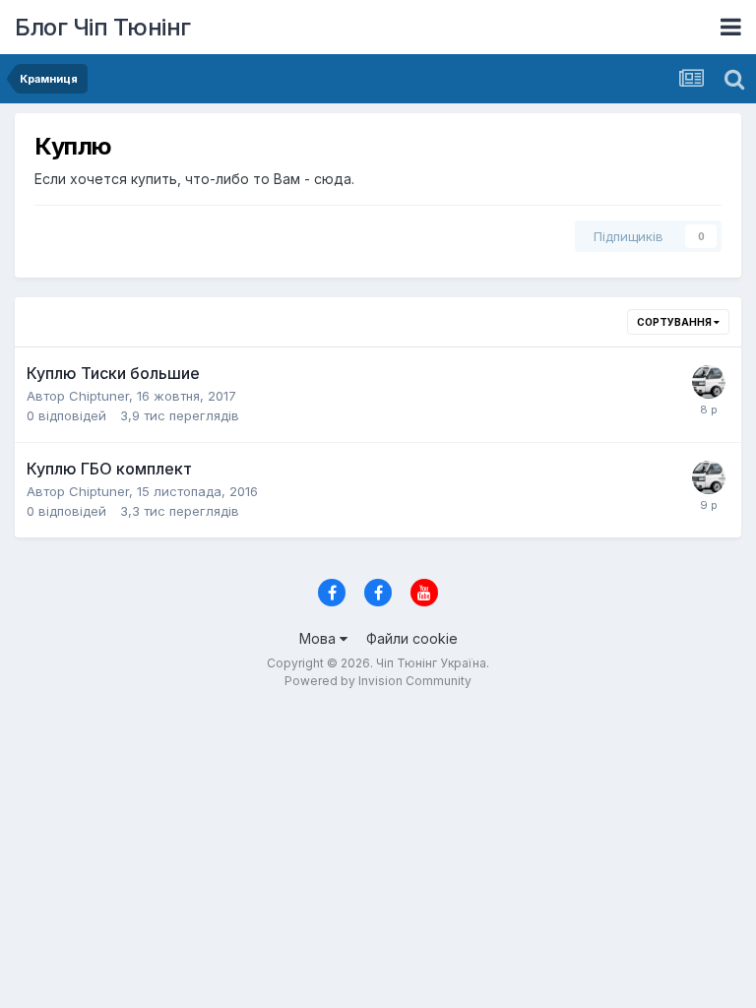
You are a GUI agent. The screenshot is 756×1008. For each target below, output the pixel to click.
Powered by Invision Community (378, 680)
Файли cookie (412, 638)
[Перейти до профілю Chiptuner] (708, 382)
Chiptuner (99, 396)
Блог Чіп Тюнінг (103, 27)
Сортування (675, 322)
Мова (319, 638)
